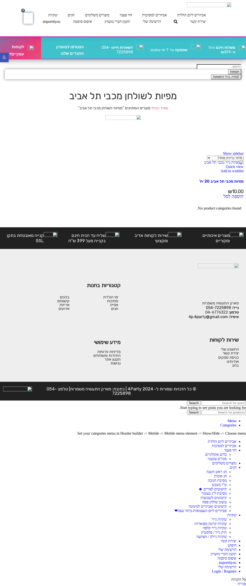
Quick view (235, 167)
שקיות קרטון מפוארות (211, 524)
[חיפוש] (175, 22)
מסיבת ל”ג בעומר (214, 493)
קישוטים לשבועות (214, 498)
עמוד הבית (159, 108)
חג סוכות (220, 476)
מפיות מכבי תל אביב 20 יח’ (221, 181)
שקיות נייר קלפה (215, 528)
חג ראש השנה (216, 472)
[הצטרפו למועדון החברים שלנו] (89, 48)
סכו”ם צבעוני (217, 459)
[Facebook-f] (239, 391)
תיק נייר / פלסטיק (214, 532)
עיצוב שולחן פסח (214, 502)
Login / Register (224, 571)
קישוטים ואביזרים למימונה (208, 506)
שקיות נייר (219, 519)
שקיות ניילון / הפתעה (211, 537)
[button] (233, 197)
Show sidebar (233, 153)
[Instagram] (227, 391)
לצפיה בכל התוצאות (226, 77)
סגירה (242, 584)
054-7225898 (117, 49)
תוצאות (234, 72)
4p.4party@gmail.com (208, 317)
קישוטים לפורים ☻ (212, 489)
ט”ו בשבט (219, 485)
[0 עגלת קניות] (28, 18)
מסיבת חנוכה (217, 480)
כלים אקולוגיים (216, 454)
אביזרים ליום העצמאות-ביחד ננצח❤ (200, 511)
